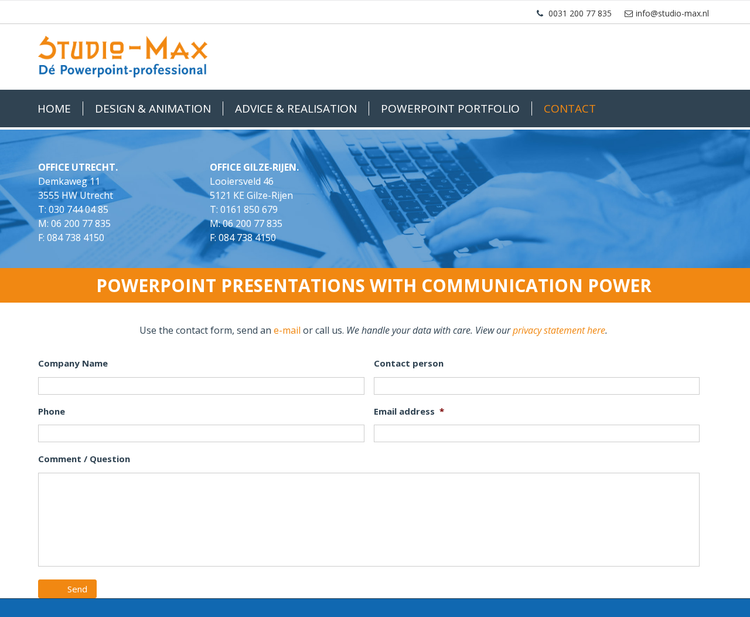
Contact (570, 108)
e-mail (287, 330)
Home (54, 108)
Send (77, 589)
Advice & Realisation (296, 108)
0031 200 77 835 (580, 13)
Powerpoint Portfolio (450, 108)
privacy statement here (559, 330)
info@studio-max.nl (672, 13)
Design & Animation (153, 108)
